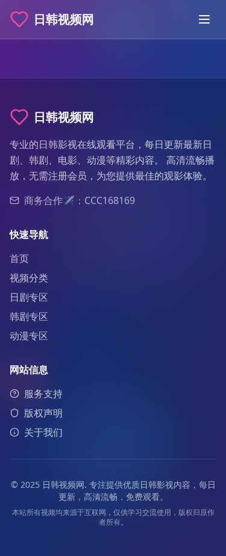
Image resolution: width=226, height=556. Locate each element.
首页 (19, 258)
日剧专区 (29, 297)
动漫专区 (29, 335)
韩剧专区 (29, 316)
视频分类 (29, 277)
